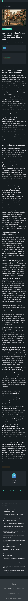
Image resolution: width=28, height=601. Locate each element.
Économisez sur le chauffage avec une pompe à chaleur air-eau (13, 536)
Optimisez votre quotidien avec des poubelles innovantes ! (14, 540)
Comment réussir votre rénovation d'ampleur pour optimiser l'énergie (14, 545)
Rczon (14, 584)
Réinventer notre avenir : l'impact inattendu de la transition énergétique (13, 519)
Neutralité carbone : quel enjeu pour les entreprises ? (12, 550)
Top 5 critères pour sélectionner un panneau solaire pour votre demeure (13, 571)
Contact (18, 593)
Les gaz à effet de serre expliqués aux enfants (14, 523)
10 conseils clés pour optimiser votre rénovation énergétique (11, 510)
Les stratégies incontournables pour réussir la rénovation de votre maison (14, 559)
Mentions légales (11, 593)
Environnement (9, 6)
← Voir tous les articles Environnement (11, 490)
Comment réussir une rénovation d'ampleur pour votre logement (13, 527)
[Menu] (25, 1)
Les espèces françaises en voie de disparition (13, 563)
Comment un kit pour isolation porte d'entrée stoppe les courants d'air (14, 531)
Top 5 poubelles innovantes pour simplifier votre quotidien (13, 515)
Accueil (3, 6)
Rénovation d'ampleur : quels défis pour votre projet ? (14, 566)
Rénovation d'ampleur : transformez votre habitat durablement (13, 554)
